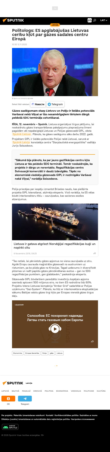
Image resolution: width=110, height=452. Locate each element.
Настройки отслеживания (83, 419)
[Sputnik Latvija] (14, 22)
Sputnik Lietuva (22, 134)
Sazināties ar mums (88, 415)
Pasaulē (26, 391)
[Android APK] (10, 427)
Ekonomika (17, 353)
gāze (51, 353)
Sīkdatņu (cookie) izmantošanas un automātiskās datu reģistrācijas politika (35, 419)
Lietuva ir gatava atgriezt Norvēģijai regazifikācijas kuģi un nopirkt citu (55, 245)
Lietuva (59, 353)
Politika (49, 391)
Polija (44, 353)
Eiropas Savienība (32, 353)
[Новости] (38, 104)
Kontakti (49, 415)
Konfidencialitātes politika (66, 415)
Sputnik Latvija (21, 142)
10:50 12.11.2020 (19, 44)
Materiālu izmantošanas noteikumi (29, 415)
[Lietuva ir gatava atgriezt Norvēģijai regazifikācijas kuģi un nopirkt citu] (55, 222)
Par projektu (6, 415)
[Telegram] (55, 104)
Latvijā (5, 391)
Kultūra (101, 391)
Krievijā (37, 391)
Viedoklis (76, 391)
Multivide (89, 391)
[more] (95, 253)
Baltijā (15, 391)
